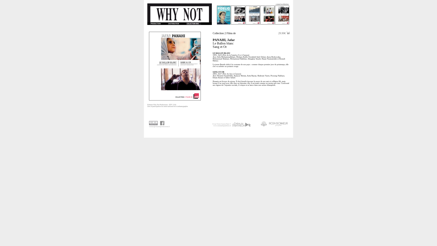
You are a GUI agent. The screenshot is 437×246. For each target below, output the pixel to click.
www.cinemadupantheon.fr (222, 126)
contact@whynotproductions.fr (159, 126)
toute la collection (283, 4)
